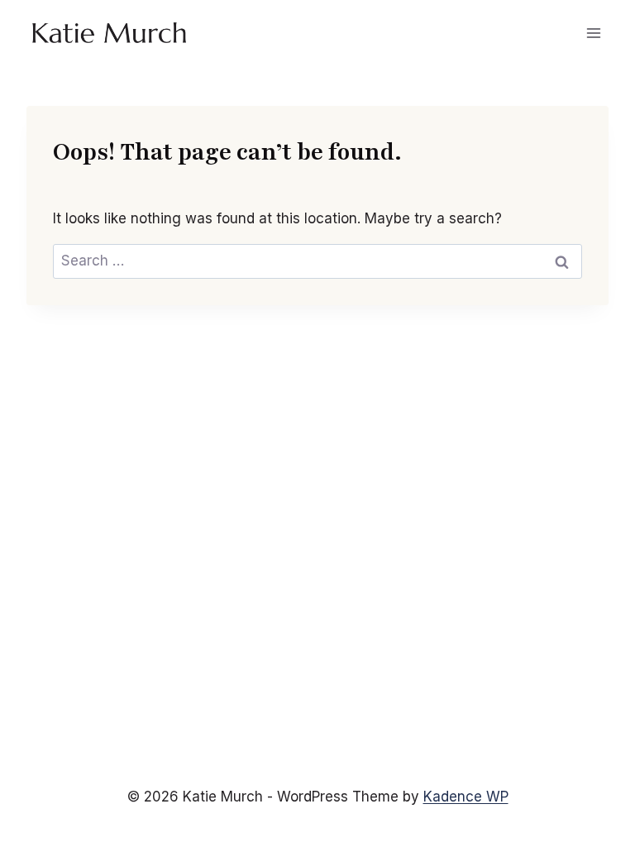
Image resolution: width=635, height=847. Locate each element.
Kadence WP (465, 796)
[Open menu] (593, 32)
